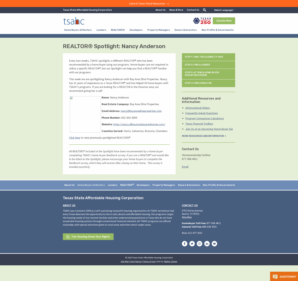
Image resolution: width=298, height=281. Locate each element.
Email (185, 166)
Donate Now (224, 20)
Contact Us (193, 10)
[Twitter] (192, 244)
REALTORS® (118, 30)
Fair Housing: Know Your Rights (90, 236)
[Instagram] (199, 244)
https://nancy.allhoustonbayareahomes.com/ (139, 124)
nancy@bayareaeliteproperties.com (141, 111)
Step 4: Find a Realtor (198, 83)
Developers (136, 30)
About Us (161, 10)
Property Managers (158, 30)
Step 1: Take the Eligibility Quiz (204, 57)
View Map (187, 217)
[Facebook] (184, 244)
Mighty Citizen (170, 261)
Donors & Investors (186, 30)
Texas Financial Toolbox (199, 123)
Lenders (101, 30)
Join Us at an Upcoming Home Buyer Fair (209, 129)
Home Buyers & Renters (78, 30)
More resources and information (203, 136)
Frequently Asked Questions (201, 113)
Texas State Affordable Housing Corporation (87, 10)
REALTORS (127, 184)
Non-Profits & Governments (218, 30)
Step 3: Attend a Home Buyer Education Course (202, 74)
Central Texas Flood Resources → (149, 3)
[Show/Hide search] (204, 10)
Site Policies (136, 261)
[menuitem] (78, 30)
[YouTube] (214, 244)
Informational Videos (197, 108)
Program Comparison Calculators (204, 118)
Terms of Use (149, 261)
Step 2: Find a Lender (197, 64)
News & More (176, 10)
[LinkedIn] (207, 244)
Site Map (125, 261)
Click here (74, 137)
